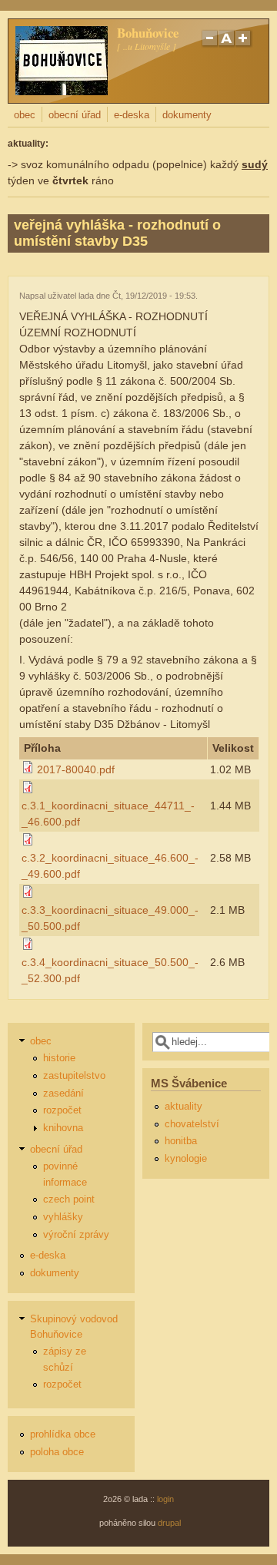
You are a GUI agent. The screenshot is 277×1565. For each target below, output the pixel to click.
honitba (181, 1141)
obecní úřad (74, 115)
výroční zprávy (76, 1234)
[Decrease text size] (209, 45)
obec (24, 115)
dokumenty (187, 115)
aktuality (183, 1106)
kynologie (186, 1158)
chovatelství (192, 1124)
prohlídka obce (62, 1434)
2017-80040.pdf (76, 769)
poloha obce (57, 1452)
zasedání (63, 1093)
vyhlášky (63, 1217)
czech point (69, 1199)
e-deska (131, 115)
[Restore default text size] (227, 45)
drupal (169, 1522)
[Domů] (61, 91)
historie (59, 1058)
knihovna (63, 1128)
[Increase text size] (244, 45)
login (165, 1499)
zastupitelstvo (74, 1075)
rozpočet (62, 1110)
